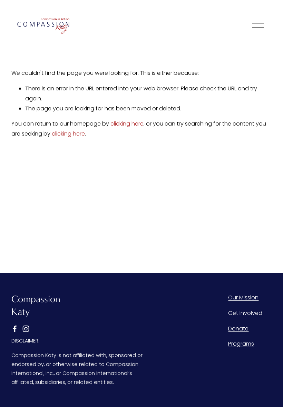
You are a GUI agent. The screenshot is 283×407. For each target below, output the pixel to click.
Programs (241, 344)
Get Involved (245, 313)
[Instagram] (25, 328)
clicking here (127, 124)
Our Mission (243, 297)
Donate (238, 328)
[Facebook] (14, 328)
